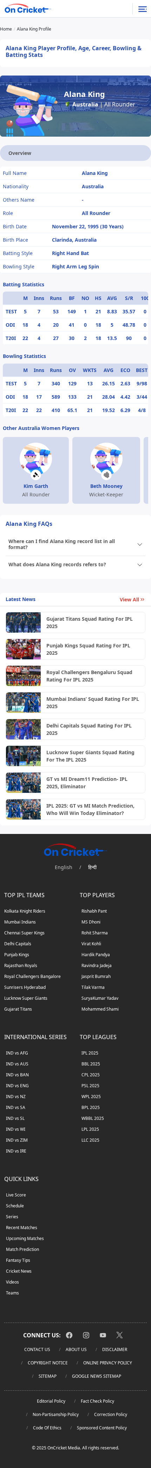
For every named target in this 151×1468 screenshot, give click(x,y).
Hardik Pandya (95, 955)
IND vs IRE (16, 1151)
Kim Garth (36, 486)
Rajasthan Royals (20, 965)
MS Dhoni (90, 922)
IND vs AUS (17, 1064)
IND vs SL (15, 1118)
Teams (12, 1293)
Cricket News (19, 1271)
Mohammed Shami (100, 1009)
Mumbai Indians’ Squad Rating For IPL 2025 (92, 703)
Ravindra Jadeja (96, 965)
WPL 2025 (91, 1097)
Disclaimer (114, 1349)
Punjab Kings (16, 955)
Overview (19, 153)
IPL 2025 (89, 1053)
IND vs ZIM (17, 1140)
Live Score (16, 1195)
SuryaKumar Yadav (99, 998)
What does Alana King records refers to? (57, 564)
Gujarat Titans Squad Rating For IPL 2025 (89, 622)
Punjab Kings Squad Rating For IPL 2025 (88, 649)
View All (129, 599)
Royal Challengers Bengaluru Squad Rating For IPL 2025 (89, 676)
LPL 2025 (90, 1129)
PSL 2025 (90, 1086)
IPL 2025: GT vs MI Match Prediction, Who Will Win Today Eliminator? (90, 809)
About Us (76, 1349)
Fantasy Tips (18, 1260)
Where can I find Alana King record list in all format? (61, 544)
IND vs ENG (17, 1086)
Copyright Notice (48, 1363)
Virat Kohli (91, 944)
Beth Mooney (106, 486)
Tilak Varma (93, 987)
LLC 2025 (90, 1140)
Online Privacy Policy (107, 1363)
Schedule (15, 1206)
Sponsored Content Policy (102, 1428)
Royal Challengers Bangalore (32, 976)
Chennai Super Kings (24, 933)
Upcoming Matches (25, 1238)
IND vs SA (15, 1107)
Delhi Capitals (17, 944)
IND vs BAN (17, 1075)
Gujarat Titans (18, 1009)
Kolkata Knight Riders (24, 911)
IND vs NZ (16, 1097)
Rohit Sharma (94, 933)
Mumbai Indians (20, 922)
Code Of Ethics (47, 1428)
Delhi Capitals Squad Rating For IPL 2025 (89, 729)
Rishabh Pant (94, 911)
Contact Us (37, 1349)
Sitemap (48, 1376)
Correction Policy (110, 1414)
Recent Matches (21, 1228)
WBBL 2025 (92, 1118)
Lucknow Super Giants (25, 998)
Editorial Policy (51, 1401)
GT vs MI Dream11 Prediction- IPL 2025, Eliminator (86, 783)
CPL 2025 (90, 1075)
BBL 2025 (90, 1064)
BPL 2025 (90, 1107)
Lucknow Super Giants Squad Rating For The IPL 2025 (90, 756)
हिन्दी (92, 867)
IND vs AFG (17, 1053)
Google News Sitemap (96, 1376)
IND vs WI (15, 1129)
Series (12, 1217)
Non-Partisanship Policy (56, 1414)
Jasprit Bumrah (96, 976)
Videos (12, 1282)
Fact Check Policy (97, 1401)
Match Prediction (22, 1249)
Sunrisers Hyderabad (25, 987)
